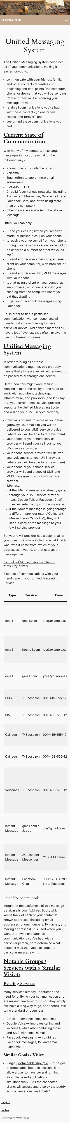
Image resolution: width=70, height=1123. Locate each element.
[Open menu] (66, 20)
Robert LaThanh (11, 19)
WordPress (22, 1117)
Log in (5, 1102)
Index (5, 1110)
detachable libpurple (33, 1063)
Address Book (39, 910)
